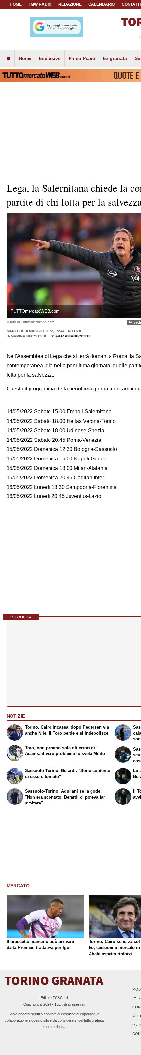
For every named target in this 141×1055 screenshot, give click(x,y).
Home (16, 4)
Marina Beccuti (26, 336)
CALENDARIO (101, 4)
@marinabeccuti (72, 336)
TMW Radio (40, 4)
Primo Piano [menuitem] (82, 58)
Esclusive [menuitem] (50, 58)
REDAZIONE (70, 4)
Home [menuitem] (25, 58)
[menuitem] (8, 58)
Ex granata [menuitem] (115, 58)
